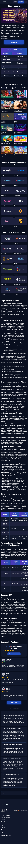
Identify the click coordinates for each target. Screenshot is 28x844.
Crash (16, 87)
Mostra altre (14, 702)
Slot (23, 87)
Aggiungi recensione (14, 653)
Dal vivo (9, 87)
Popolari (3, 87)
